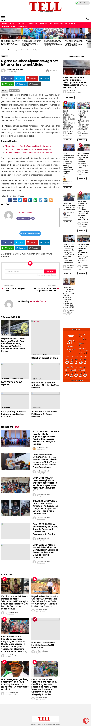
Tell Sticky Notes (58, 23)
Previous (1, 38)
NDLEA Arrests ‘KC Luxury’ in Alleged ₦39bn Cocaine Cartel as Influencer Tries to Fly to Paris (83, 161)
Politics (20, 23)
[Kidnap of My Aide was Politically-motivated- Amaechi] (15, 400)
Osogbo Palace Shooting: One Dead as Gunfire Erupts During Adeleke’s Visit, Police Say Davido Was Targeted (31, 43)
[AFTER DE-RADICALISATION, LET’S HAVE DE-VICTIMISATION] (69, 197)
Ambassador (8, 254)
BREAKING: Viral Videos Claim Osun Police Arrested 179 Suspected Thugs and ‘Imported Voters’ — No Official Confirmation (45, 507)
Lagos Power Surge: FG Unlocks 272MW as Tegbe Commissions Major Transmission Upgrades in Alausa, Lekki (53, 43)
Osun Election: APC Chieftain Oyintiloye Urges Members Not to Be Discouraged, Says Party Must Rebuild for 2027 (45, 484)
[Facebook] (10, 200)
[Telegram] (41, 200)
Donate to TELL (9, 26)
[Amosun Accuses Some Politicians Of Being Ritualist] (45, 400)
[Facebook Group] (15, 200)
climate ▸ (76, 380)
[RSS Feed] (51, 200)
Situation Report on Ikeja (44, 358)
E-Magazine (32, 23)
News (12, 23)
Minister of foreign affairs (40, 254)
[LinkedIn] (30, 200)
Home (4, 23)
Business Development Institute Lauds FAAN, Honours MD (43, 645)
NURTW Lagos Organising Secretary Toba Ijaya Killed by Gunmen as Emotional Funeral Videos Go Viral (15, 684)
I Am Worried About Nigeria (11, 383)
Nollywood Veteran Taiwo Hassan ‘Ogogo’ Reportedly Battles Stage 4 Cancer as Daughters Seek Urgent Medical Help (83, 211)
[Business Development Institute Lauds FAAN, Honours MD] (45, 629)
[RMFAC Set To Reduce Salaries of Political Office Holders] (45, 371)
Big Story (37, 354)
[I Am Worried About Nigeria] (15, 371)
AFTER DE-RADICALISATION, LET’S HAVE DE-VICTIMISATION (69, 206)
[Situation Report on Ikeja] (45, 338)
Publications (17, 378)
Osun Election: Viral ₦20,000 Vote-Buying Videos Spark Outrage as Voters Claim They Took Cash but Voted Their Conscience (44, 461)
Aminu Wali (21, 254)
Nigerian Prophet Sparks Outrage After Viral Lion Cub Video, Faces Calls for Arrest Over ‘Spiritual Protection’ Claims (44, 601)
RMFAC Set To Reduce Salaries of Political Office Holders (45, 385)
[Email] (46, 200)
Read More (69, 97)
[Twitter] (20, 200)
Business (43, 23)
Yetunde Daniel (24, 212)
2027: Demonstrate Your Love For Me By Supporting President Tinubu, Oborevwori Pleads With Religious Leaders (74, 43)
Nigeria (6, 256)
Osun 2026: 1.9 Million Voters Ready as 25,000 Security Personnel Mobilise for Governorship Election (45, 529)
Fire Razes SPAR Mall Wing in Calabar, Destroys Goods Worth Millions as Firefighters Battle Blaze (10, 42)
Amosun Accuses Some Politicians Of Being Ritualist (44, 414)
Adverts (22, 26)
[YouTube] (25, 200)
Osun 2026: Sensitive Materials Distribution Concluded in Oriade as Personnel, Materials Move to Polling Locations (45, 551)
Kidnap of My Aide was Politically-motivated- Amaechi (13, 414)
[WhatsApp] (35, 200)
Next (90, 38)
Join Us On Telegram (31, 233)
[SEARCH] (88, 18)
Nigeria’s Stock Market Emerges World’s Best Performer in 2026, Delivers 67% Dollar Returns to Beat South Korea (13, 345)
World (72, 23)
